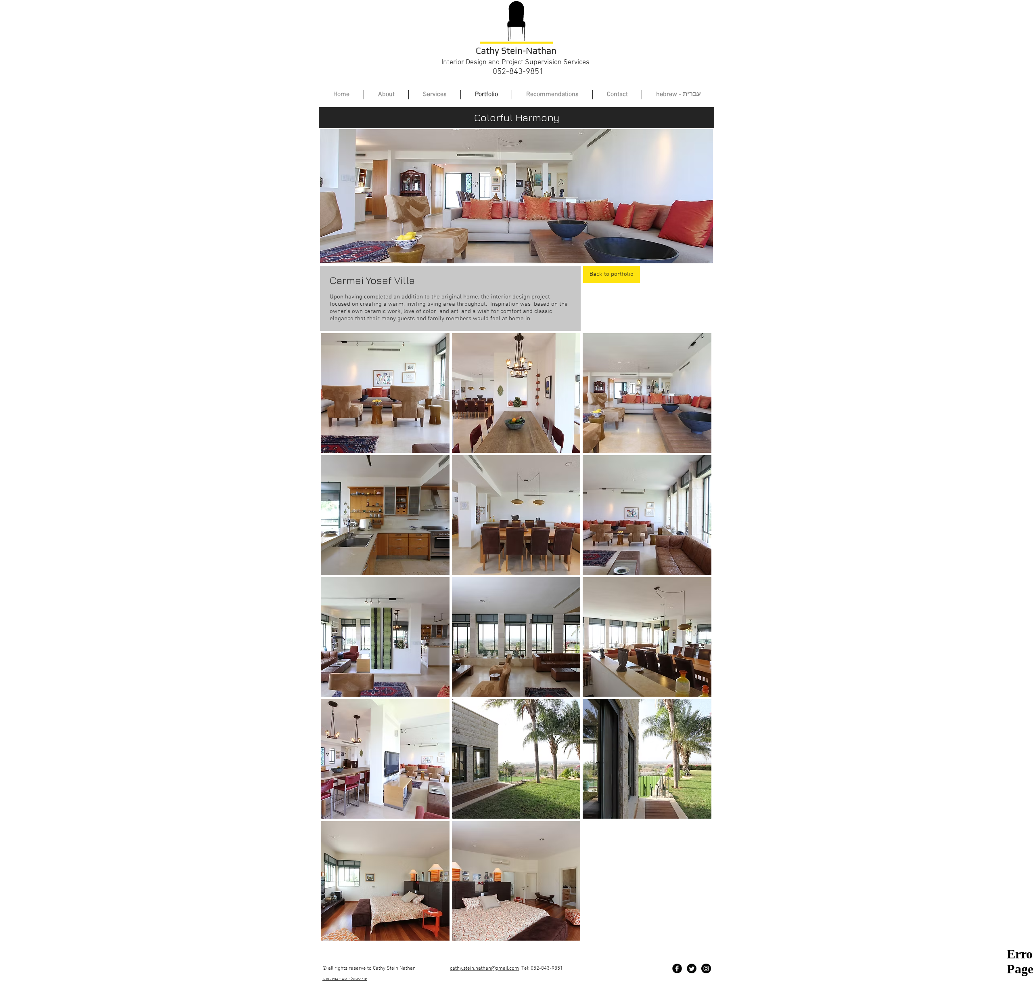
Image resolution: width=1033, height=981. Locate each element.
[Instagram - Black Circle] (706, 968)
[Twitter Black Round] (691, 968)
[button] (385, 393)
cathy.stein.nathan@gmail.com (484, 968)
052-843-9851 (518, 72)
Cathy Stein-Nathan (516, 50)
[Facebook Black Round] (677, 968)
